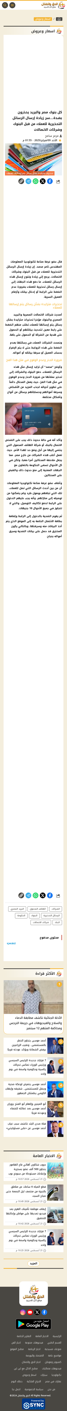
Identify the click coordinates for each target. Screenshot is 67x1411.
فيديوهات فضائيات (51, 1368)
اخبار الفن (16, 1342)
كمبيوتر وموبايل (53, 1362)
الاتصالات (56, 276)
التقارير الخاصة (24, 1336)
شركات (49, 314)
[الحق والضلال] (59, 19)
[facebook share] (50, 181)
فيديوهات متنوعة (34, 1342)
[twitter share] (43, 181)
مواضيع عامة (54, 1355)
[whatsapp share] (35, 181)
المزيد (33, 1263)
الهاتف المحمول (38, 909)
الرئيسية (57, 1336)
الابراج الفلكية (34, 1381)
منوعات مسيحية (53, 1349)
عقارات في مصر (53, 1381)
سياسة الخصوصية (34, 1389)
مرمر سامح (52, 136)
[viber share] (28, 181)
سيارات (44, 1375)
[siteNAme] (54, 5)
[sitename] (33, 1293)
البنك (57, 922)
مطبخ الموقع (17, 1349)
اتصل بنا (16, 1389)
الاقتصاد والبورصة (35, 1355)
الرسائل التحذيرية (51, 916)
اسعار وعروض (43, 19)
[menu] (12, 5)
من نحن (51, 1389)
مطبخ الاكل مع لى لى (26, 1368)
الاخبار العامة (41, 1336)
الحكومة (34, 465)
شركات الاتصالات (41, 922)
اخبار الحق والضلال (31, 1362)
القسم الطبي (54, 1342)
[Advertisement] (33, 72)
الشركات (47, 342)
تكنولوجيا (56, 1375)
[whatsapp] (21, 181)
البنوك (26, 271)
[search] (5, 5)
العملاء (37, 342)
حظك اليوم (17, 1381)
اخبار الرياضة (34, 1349)
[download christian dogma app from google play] (33, 1324)
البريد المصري (17, 909)
